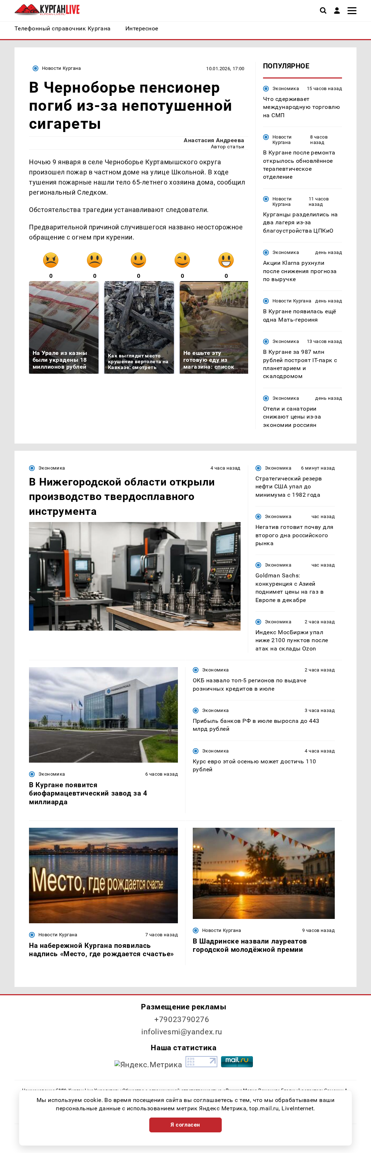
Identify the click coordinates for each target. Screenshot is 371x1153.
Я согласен (185, 1125)
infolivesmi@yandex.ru (181, 1031)
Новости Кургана (61, 68)
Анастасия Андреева (214, 140)
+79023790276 (181, 1019)
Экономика (285, 88)
